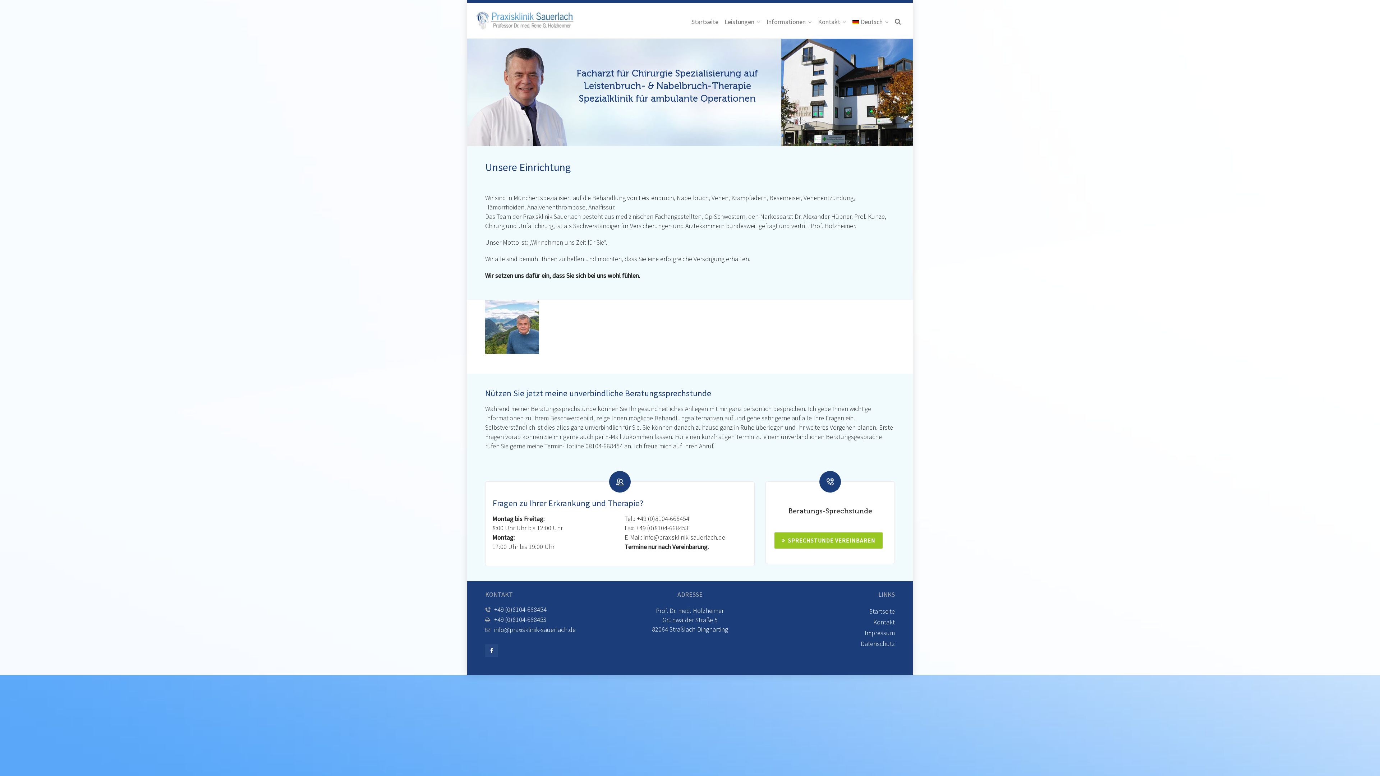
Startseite (882, 611)
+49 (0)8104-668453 (662, 528)
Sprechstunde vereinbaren (831, 540)
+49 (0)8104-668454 (663, 518)
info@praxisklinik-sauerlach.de (684, 537)
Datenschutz (878, 643)
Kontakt (884, 622)
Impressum (880, 633)
